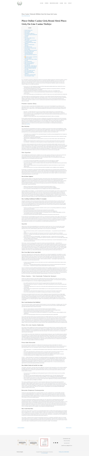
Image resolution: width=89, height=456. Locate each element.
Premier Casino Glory (28, 30)
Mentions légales (20, 451)
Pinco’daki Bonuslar (28, 46)
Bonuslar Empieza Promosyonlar (31, 50)
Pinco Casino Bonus (28, 61)
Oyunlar (26, 36)
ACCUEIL (41, 3)
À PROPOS (46, 3)
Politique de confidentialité (64, 451)
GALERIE (61, 3)
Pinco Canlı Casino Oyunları (30, 70)
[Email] (53, 442)
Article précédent (20, 427)
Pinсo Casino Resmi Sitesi (29, 51)
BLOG (65, 3)
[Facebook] (57, 442)
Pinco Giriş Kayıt (28, 31)
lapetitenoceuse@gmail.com (66, 445)
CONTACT (70, 3)
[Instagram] (55, 442)
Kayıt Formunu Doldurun (29, 62)
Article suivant (69, 427)
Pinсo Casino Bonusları (29, 71)
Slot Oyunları (27, 32)
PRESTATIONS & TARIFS (54, 3)
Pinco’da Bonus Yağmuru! (29, 33)
